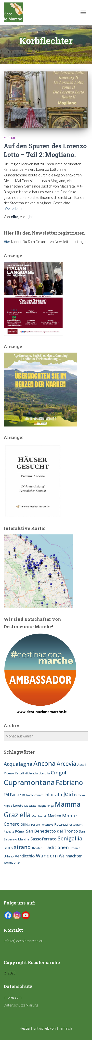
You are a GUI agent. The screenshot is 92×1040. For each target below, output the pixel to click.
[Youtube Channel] (26, 915)
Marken (54, 815)
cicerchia (44, 773)
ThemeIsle (65, 1028)
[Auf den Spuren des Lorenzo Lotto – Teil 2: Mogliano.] (46, 99)
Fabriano (69, 782)
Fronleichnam (34, 795)
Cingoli (59, 772)
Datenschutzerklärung (21, 1005)
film (22, 795)
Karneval (80, 795)
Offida (25, 824)
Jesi (68, 793)
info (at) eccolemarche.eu (24, 940)
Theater (36, 848)
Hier (7, 241)
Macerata (30, 805)
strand (22, 847)
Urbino (9, 856)
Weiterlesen (14, 208)
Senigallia (70, 838)
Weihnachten (70, 856)
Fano (14, 794)
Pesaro (35, 824)
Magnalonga (46, 805)
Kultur (9, 138)
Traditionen (55, 847)
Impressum (13, 997)
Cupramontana (29, 782)
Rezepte (9, 831)
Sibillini (8, 848)
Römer (20, 831)
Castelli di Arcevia (26, 773)
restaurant (75, 824)
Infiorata (53, 794)
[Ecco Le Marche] (15, 12)
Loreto (18, 805)
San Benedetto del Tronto (52, 831)
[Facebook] (8, 915)
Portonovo (47, 824)
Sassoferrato (43, 839)
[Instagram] (17, 915)
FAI (6, 794)
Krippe (8, 805)
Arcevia (66, 763)
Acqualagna (18, 763)
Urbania (75, 848)
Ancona (44, 763)
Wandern (47, 855)
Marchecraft (39, 816)
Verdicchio (25, 856)
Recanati (61, 824)
